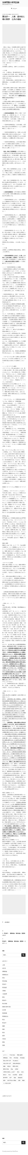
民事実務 (4, 1013)
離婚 (23, 1080)
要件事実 (5, 1077)
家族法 (9, 1066)
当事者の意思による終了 (9, 1072)
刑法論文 (4, 987)
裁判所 (20, 1074)
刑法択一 (4, 984)
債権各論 (4, 971)
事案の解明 (19, 1055)
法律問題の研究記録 (10, 2)
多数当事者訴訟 (16, 1063)
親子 (11, 1077)
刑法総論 (22, 1057)
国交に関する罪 (7, 1060)
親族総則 (20, 1077)
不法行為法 (12, 1055)
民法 (3, 1019)
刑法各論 (4, 981)
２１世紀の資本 (7, 1083)
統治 (3, 1032)
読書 (3, 1045)
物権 (3, 1026)
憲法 (3, 997)
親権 (4, 1080)
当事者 (16, 1069)
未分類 (4, 1010)
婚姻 (4, 1066)
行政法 (4, 1038)
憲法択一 (8, 922)
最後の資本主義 (6, 1006)
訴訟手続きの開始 (11, 1080)
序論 (12, 1069)
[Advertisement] (14, 1116)
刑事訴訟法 (5, 974)
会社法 (4, 968)
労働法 (4, 990)
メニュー (15, 8)
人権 (5, 922)
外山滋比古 (15, 1060)
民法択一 (4, 1022)
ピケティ (5, 1055)
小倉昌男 (4, 994)
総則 (3, 1035)
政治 (22, 1072)
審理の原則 (15, 1066)
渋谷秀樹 (15, 1074)
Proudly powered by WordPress (10, 1151)
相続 (3, 1029)
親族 (3, 1042)
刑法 (3, 977)
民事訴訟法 (5, 1016)
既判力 (4, 1074)
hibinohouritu (15, 14)
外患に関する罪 (7, 1063)
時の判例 (4, 1003)
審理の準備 (6, 1069)
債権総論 (5, 1057)
